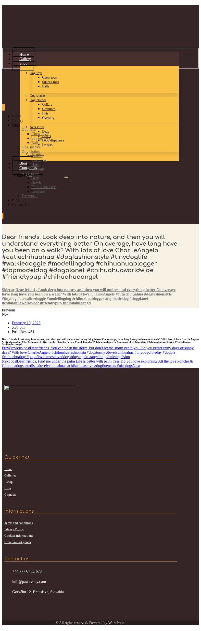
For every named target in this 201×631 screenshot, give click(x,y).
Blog (7, 488)
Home (8, 469)
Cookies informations (18, 535)
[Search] (66, 177)
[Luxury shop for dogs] (20, 33)
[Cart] (2, 216)
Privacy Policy (14, 529)
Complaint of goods (17, 542)
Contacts (10, 494)
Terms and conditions (18, 523)
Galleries (10, 475)
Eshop (8, 482)
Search (19, 176)
